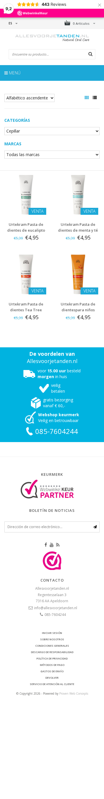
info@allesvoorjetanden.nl (55, 607)
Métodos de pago (52, 665)
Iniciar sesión (52, 633)
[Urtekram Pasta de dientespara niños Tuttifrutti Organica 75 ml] (78, 274)
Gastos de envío (52, 671)
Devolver (52, 678)
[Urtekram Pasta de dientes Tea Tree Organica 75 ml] (26, 274)
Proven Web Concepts (73, 693)
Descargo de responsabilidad (52, 652)
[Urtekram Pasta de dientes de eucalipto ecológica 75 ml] (26, 194)
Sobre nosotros (52, 639)
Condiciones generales (52, 646)
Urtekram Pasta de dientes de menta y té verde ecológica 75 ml (78, 230)
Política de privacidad (52, 658)
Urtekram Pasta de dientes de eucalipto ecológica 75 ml (26, 230)
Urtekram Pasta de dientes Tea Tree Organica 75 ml (26, 309)
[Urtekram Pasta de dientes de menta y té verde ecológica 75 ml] (78, 194)
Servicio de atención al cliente (52, 684)
